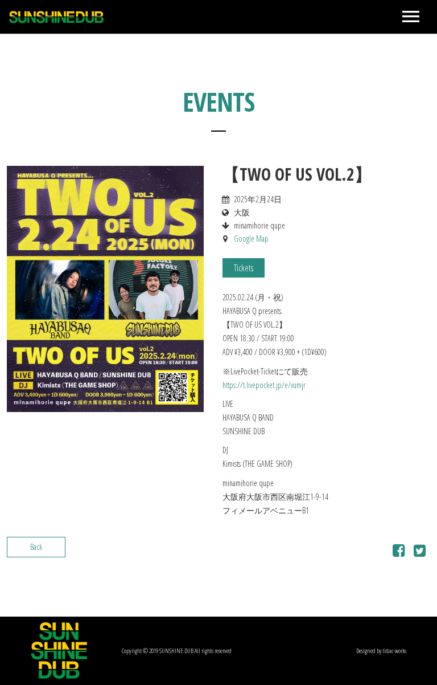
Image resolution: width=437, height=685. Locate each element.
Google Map (251, 238)
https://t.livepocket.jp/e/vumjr (264, 385)
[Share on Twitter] (419, 552)
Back (36, 546)
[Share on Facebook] (398, 552)
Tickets (243, 268)
